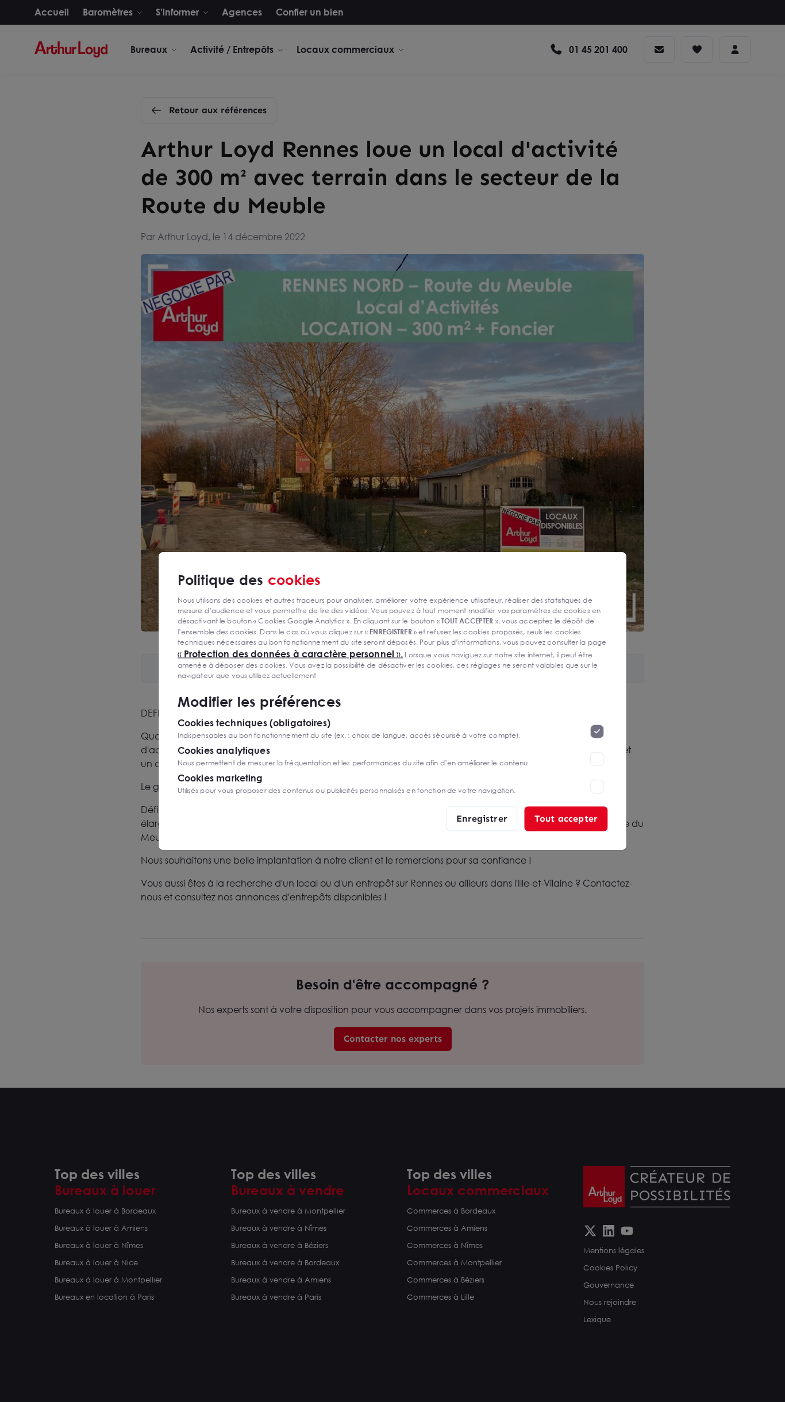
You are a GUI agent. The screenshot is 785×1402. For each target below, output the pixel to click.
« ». (290, 653)
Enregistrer (481, 818)
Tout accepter (566, 818)
